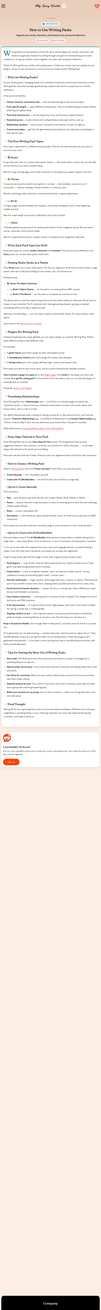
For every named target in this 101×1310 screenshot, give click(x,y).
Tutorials (51, 18)
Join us (11, 762)
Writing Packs (17, 468)
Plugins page (50, 374)
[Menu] (3, 5)
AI (97, 6)
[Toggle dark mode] (64, 6)
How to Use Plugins (22, 388)
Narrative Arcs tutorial (30, 323)
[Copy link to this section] (6, 77)
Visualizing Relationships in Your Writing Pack (42, 428)
